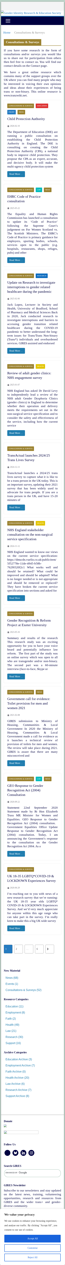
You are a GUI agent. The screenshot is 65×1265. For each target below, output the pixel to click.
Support (10, 1043)
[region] (32, 1237)
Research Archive (16, 1089)
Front (11, 112)
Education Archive (17, 1059)
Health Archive (15, 1077)
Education (42, 106)
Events (10, 983)
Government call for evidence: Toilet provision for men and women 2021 (28, 703)
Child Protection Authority (26, 119)
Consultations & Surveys (21, 106)
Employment (13, 1012)
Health (40, 366)
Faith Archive (14, 1071)
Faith (9, 1018)
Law (39, 190)
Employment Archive (18, 1065)
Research (41, 276)
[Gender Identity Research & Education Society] (31, 13)
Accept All (32, 1238)
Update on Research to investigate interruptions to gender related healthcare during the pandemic (31, 286)
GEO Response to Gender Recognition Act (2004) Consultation (25, 790)
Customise (33, 1248)
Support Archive (15, 1096)
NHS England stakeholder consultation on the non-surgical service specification (30, 534)
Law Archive (13, 1083)
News (21, 112)
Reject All (32, 1257)
